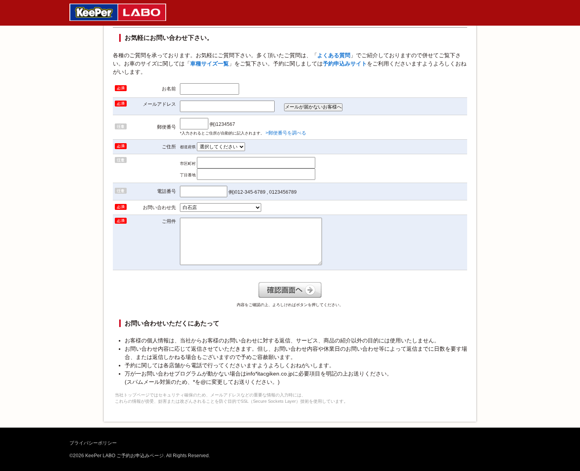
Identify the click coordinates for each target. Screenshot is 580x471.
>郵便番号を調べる (286, 133)
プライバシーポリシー (93, 443)
